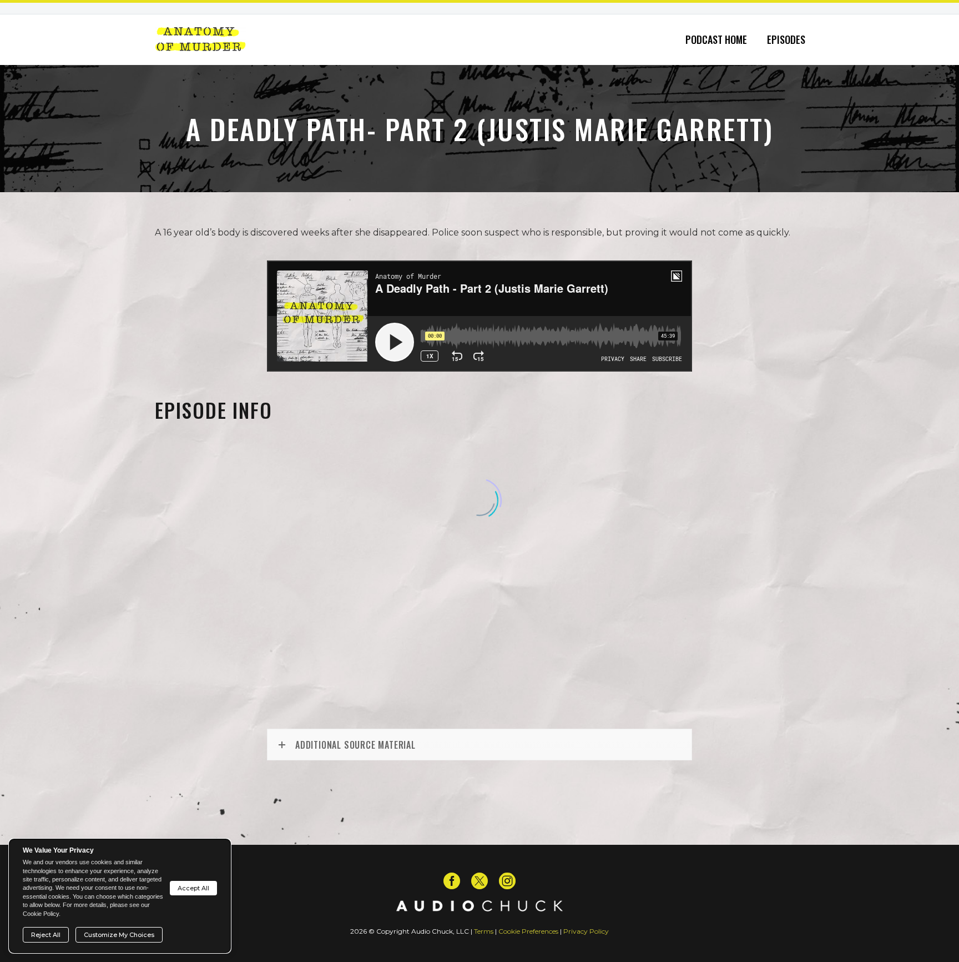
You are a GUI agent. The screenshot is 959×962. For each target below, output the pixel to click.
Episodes (786, 40)
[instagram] (507, 881)
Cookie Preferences (528, 931)
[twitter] (479, 881)
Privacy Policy (586, 931)
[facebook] (451, 881)
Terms (483, 931)
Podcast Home (716, 40)
